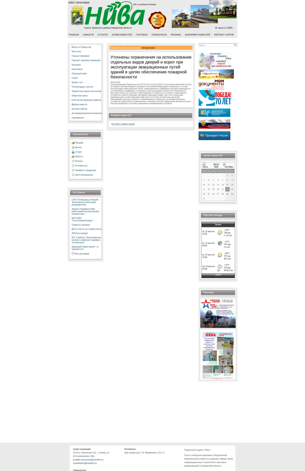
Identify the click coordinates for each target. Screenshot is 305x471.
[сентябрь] (228, 165)
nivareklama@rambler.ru (85, 463)
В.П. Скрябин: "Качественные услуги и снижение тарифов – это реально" (86, 240)
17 (204, 189)
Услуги (78, 152)
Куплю (78, 147)
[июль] (206, 165)
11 (209, 185)
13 (218, 185)
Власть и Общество (81, 47)
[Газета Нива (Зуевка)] (77, 25)
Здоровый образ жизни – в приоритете (85, 247)
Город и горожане (80, 56)
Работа (79, 156)
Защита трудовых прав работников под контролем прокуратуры (85, 211)
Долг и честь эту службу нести (87, 229)
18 (209, 189)
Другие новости (79, 104)
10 (204, 185)
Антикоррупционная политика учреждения (87, 115)
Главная (115, 47)
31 (204, 198)
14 (223, 185)
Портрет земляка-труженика (86, 60)
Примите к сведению (85, 170)
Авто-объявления (84, 175)
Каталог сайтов (79, 109)
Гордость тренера (81, 225)
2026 (216, 166)
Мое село (76, 51)
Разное (79, 161)
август (216, 164)
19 (213, 189)
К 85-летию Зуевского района (86, 100)
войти (71, 2)
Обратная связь (80, 95)
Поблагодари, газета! (82, 87)
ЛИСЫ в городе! (80, 233)
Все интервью (82, 254)
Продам (79, 143)
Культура (76, 65)
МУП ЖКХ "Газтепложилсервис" (82, 219)
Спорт (75, 78)
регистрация (82, 2)
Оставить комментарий (123, 124)
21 (223, 189)
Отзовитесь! (81, 165)
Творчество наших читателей (86, 91)
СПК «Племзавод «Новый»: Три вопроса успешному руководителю (85, 202)
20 (218, 189)
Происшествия (79, 73)
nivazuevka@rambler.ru (91, 459)
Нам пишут (77, 69)
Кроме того (77, 82)
